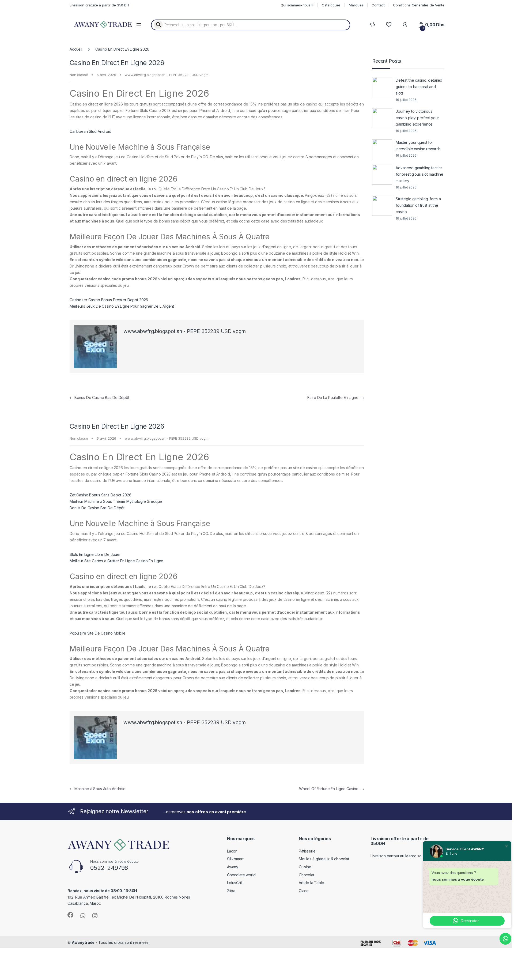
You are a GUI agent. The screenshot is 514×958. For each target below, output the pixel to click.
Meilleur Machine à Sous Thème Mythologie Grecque (116, 501)
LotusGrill (235, 882)
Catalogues (331, 5)
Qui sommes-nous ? (297, 5)
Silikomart (235, 859)
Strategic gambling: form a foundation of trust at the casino (418, 205)
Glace (304, 890)
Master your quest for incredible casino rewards (418, 145)
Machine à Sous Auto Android (98, 788)
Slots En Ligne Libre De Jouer (95, 554)
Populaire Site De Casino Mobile (98, 633)
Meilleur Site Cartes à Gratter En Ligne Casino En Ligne (116, 561)
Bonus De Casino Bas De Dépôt (99, 397)
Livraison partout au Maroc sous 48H (402, 856)
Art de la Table (311, 882)
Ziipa (231, 890)
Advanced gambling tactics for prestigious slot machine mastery (419, 174)
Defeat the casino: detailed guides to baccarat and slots (419, 86)
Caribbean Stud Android (90, 131)
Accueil (76, 49)
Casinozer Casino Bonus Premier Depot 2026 (109, 299)
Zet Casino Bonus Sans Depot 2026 (100, 495)
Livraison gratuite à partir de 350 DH (99, 5)
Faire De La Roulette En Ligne (335, 397)
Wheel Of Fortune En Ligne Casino (331, 788)
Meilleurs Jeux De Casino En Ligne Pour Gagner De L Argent (122, 306)
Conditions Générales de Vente (418, 5)
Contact (378, 5)
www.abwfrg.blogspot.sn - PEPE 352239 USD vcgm (167, 75)
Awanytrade (83, 942)
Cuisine (305, 867)
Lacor (232, 851)
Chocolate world (241, 875)
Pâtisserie (307, 851)
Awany (232, 867)
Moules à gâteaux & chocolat (324, 859)
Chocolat (306, 875)
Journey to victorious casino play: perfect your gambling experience (417, 117)
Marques (356, 5)
